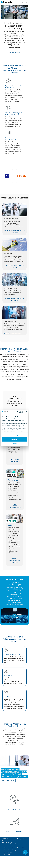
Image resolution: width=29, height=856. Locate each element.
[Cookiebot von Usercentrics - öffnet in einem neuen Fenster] (18, 412)
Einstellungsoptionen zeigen (17, 435)
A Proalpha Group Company (9, 843)
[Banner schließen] (26, 411)
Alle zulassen (14, 439)
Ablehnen (14, 443)
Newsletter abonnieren (14, 831)
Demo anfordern (14, 52)
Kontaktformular (14, 809)
